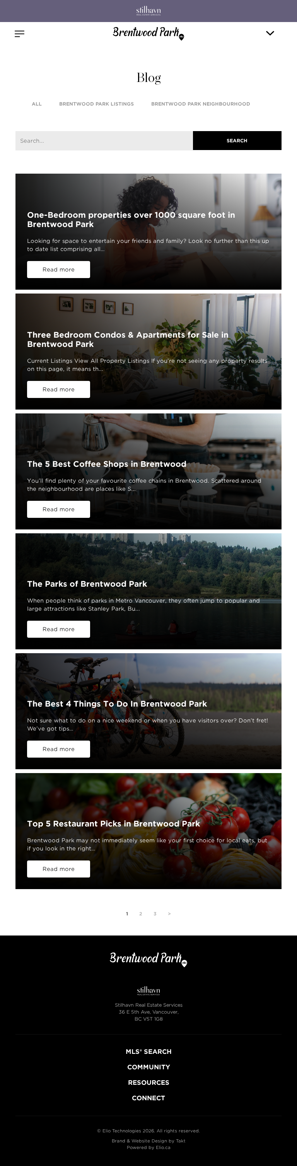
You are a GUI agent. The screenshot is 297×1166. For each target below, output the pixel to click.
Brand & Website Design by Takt (149, 1141)
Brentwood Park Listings (96, 104)
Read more (59, 269)
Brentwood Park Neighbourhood (200, 104)
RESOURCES (148, 1082)
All (37, 104)
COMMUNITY (148, 1067)
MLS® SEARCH (149, 1051)
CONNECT (148, 1098)
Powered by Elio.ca (149, 1147)
